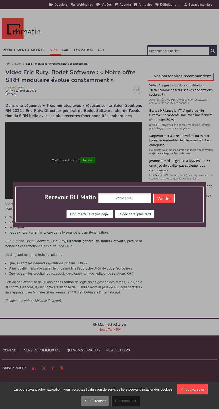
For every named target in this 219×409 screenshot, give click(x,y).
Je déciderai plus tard (134, 214)
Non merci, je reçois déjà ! (90, 214)
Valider (164, 198)
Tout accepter (193, 389)
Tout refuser (96, 401)
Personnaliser (125, 401)
